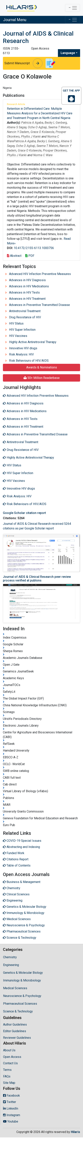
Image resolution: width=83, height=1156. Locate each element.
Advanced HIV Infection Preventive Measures (40, 274)
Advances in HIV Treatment (27, 299)
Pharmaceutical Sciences (20, 1003)
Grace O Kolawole (42, 132)
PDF (31, 256)
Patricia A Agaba (32, 122)
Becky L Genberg (56, 122)
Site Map (9, 1083)
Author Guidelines (15, 1024)
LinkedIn (12, 1108)
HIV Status (16, 323)
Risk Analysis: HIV (21, 354)
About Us (9, 1050)
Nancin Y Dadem (18, 132)
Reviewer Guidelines (17, 1038)
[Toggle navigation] (72, 8)
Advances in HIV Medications (29, 286)
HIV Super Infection (22, 329)
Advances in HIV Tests (24, 292)
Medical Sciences (15, 988)
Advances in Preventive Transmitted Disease (39, 305)
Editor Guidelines (14, 1031)
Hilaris (75, 1132)
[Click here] (21, 8)
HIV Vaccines (18, 336)
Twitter (11, 1102)
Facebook (13, 1095)
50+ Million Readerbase (43, 378)
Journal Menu (14, 19)
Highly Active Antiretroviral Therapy (32, 342)
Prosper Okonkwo (55, 150)
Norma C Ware (43, 155)
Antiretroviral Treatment (25, 311)
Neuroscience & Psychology (22, 996)
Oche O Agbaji (37, 127)
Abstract (15, 256)
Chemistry (10, 957)
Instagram (13, 1115)
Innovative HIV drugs (23, 348)
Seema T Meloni (59, 127)
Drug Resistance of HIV (25, 317)
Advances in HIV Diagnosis (27, 280)
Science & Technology (18, 1011)
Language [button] (68, 53)
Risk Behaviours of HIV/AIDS (29, 360)
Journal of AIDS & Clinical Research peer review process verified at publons (37, 578)
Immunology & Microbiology (22, 980)
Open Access (12, 1057)
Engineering (11, 965)
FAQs (6, 1076)
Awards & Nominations (41, 367)
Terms (7, 1070)
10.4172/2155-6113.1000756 (34, 248)
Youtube (12, 1121)
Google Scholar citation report (24, 513)
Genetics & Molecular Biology (23, 972)
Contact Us (10, 1063)
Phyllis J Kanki (31, 136)
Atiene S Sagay (16, 127)
